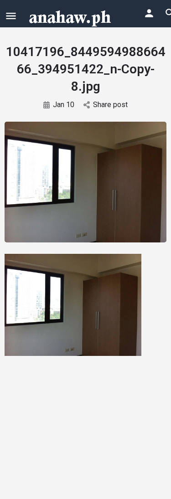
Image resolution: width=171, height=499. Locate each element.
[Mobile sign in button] (149, 13)
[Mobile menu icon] (11, 16)
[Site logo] (71, 17)
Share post (110, 104)
